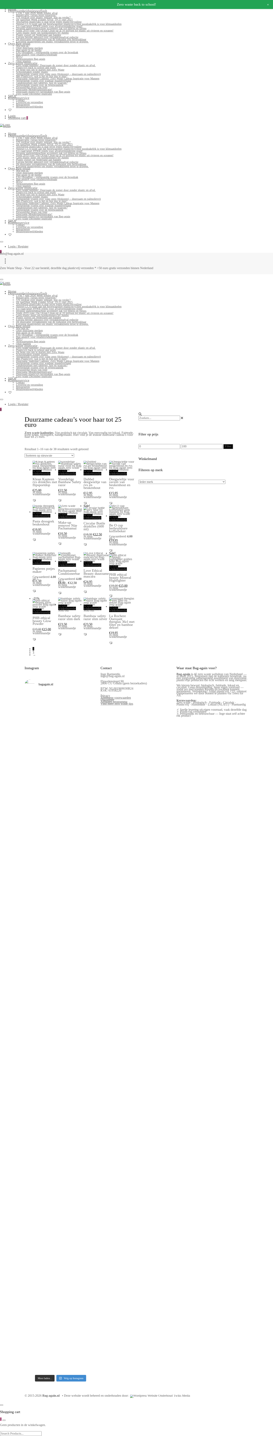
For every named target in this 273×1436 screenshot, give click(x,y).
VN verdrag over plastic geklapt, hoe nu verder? (43, 17)
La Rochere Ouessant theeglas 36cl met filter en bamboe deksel (122, 621)
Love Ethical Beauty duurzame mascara (96, 573)
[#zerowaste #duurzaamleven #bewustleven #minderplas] (33, 1026)
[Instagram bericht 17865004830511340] (70, 1237)
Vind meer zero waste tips (117, 703)
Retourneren (23, 104)
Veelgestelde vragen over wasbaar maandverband (43, 80)
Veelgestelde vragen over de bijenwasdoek (39, 85)
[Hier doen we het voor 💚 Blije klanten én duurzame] (51, 1055)
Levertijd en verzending (29, 102)
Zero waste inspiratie (23, 63)
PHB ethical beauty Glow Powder (42, 621)
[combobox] (159, 418)
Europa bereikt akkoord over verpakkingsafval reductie (47, 37)
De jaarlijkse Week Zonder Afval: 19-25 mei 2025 (44, 19)
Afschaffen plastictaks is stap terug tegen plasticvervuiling (49, 21)
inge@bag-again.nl (113, 676)
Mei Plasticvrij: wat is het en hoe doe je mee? (41, 76)
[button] (34, 500)
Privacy (105, 695)
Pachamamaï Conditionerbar (69, 572)
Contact (20, 100)
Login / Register (18, 246)
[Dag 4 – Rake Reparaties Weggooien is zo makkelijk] (88, 739)
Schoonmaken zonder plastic (32, 71)
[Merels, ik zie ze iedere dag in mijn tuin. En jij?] (51, 1150)
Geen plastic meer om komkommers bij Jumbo (42, 32)
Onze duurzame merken (29, 48)
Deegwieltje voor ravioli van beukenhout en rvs (121, 483)
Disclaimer (107, 699)
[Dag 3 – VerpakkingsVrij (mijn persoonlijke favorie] (33, 926)
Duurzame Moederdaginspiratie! (34, 89)
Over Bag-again (19, 44)
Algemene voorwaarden (116, 697)
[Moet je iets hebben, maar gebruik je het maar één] (51, 901)
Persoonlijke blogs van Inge (31, 87)
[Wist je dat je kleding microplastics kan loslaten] (33, 1303)
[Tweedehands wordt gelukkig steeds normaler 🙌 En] (70, 911)
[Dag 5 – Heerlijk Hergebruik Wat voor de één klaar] (70, 771)
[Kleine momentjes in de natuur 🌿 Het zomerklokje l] (33, 1176)
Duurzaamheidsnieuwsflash (27, 11)
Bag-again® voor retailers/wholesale (36, 54)
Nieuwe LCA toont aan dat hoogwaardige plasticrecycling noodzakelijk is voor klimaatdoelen (69, 24)
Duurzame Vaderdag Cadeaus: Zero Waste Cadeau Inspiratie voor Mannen (57, 78)
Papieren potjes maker (44, 570)
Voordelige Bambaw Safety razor (69, 482)
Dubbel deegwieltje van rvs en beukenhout (95, 483)
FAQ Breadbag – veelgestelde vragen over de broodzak (47, 52)
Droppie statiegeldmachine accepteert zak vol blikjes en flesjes (51, 28)
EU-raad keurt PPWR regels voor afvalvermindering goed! (49, 26)
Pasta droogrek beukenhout (43, 522)
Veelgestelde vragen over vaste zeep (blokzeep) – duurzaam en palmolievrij (58, 74)
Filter (228, 446)
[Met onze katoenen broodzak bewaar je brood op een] (88, 1172)
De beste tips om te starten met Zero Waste (40, 69)
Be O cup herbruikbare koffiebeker (118, 528)
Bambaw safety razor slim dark (69, 617)
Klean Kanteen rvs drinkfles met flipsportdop (45, 482)
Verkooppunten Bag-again (30, 58)
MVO (19, 56)
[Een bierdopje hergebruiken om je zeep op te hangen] (88, 1265)
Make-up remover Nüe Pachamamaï (67, 525)
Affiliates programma (114, 701)
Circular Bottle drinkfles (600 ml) (94, 526)
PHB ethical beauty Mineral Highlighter (120, 577)
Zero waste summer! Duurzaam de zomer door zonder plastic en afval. (56, 65)
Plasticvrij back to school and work (36, 67)
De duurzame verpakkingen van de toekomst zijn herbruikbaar (51, 39)
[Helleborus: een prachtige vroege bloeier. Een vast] (51, 1264)
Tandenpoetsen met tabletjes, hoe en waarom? (42, 82)
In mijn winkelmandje (41, 472)
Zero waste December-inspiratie (34, 93)
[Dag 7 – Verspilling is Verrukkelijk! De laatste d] (33, 758)
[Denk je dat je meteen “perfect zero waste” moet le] (70, 1061)
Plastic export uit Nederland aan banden (38, 35)
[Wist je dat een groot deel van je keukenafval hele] (88, 1062)
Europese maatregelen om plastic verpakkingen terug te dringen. (52, 41)
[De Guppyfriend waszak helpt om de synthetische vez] (70, 1170)
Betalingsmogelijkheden (29, 106)
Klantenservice (18, 98)
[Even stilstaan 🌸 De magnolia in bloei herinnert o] (88, 907)
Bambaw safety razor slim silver (95, 617)
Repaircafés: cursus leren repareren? (36, 15)
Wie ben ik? (22, 45)
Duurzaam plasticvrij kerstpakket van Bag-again (43, 91)
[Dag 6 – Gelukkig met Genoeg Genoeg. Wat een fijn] (51, 749)
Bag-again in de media (28, 50)
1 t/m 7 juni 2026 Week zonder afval (37, 13)
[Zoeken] (140, 414)
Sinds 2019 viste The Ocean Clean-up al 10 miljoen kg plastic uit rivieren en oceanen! (65, 30)
